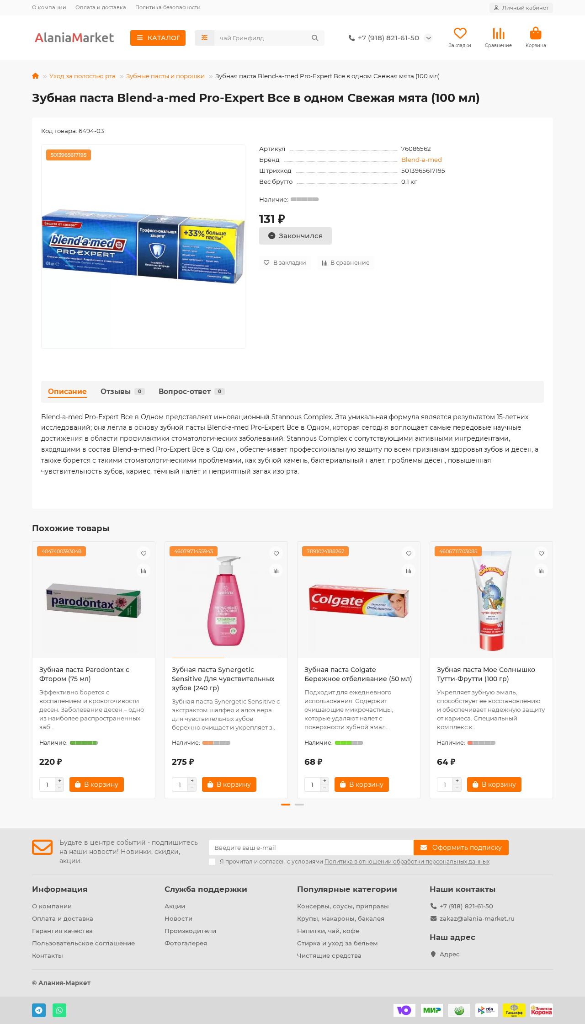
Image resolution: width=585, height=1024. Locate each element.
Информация (60, 889)
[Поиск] (315, 38)
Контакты (47, 955)
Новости (178, 918)
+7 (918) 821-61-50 (466, 906)
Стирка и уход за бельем (337, 943)
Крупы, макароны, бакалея (340, 918)
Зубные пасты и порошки (165, 76)
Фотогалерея (186, 943)
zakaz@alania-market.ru (477, 918)
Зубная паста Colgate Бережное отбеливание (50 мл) (358, 674)
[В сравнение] (143, 570)
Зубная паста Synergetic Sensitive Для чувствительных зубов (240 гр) (223, 679)
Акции (175, 906)
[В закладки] (143, 553)
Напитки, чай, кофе (328, 930)
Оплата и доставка (100, 7)
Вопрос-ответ (190, 391)
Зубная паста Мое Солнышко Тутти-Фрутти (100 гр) (486, 674)
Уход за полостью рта (82, 76)
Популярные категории (347, 889)
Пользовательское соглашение (83, 943)
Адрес (450, 954)
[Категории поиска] (204, 38)
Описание (67, 391)
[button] (33, 669)
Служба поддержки (206, 889)
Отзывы (121, 391)
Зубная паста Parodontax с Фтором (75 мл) (84, 674)
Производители (190, 930)
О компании (49, 7)
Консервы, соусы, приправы (343, 906)
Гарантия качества (62, 930)
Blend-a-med (421, 159)
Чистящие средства (329, 955)
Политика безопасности (168, 7)
